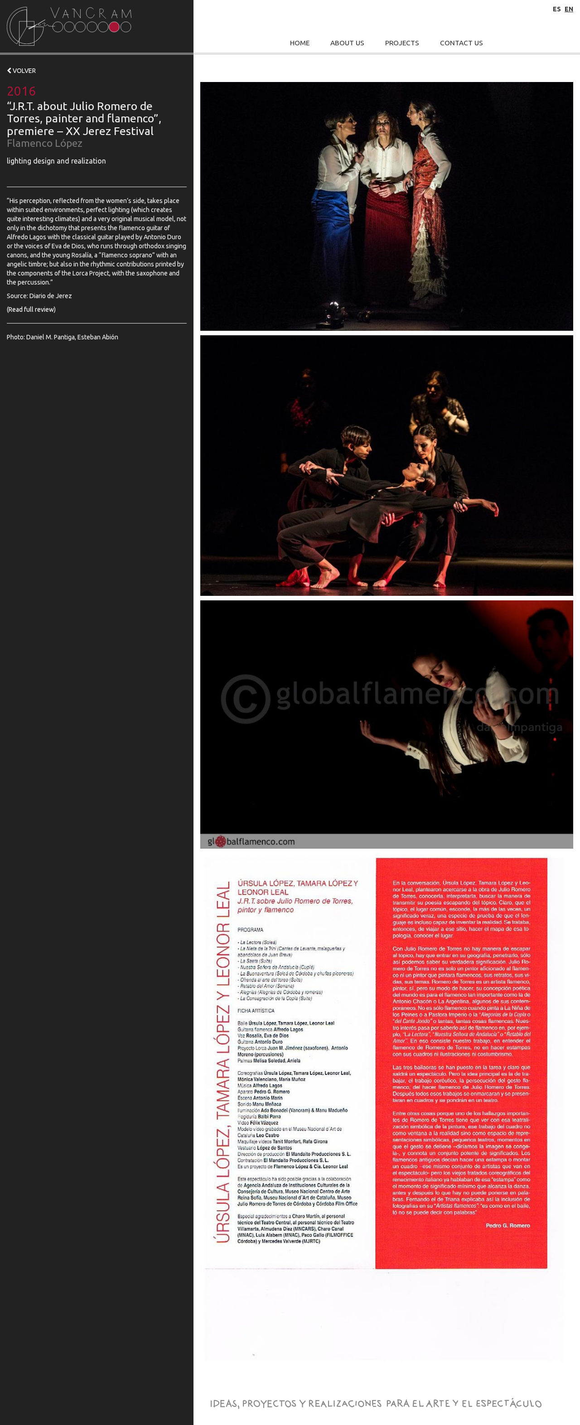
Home (299, 43)
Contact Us (461, 43)
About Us (347, 43)
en (569, 9)
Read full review (31, 309)
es (557, 9)
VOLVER (23, 70)
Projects (402, 43)
